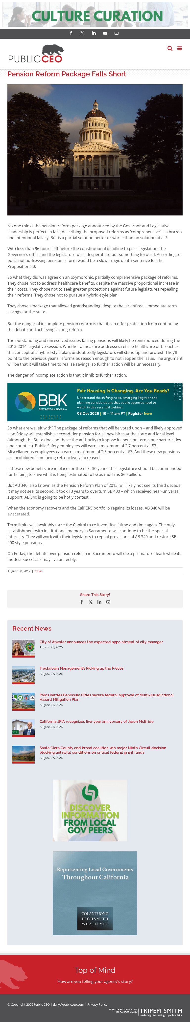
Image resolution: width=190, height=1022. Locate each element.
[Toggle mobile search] (169, 48)
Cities (39, 571)
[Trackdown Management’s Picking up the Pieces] (23, 675)
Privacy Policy (97, 1004)
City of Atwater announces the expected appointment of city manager (101, 642)
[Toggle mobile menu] (180, 48)
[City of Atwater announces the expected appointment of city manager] (23, 649)
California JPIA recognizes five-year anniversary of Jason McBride (97, 721)
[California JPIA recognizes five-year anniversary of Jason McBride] (23, 728)
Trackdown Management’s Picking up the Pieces (81, 668)
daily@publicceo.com (68, 1004)
